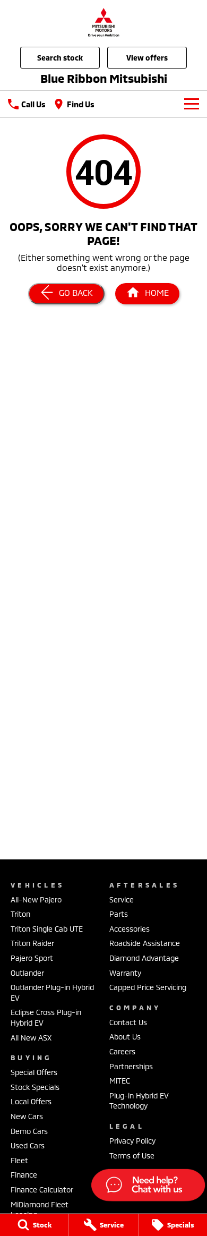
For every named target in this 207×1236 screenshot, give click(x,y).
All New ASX (31, 1037)
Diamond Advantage (144, 957)
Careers (122, 1051)
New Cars (27, 1116)
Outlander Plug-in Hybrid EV (52, 992)
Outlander (27, 972)
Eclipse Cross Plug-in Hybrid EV (46, 1017)
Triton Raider (32, 943)
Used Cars (28, 1145)
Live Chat (147, 1186)
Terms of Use (131, 1155)
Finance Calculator (42, 1189)
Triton (20, 913)
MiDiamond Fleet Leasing (39, 1210)
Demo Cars (29, 1131)
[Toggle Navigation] (191, 104)
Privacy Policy (132, 1140)
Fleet (19, 1160)
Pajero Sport (32, 957)
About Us (125, 1036)
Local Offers (31, 1101)
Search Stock (60, 57)
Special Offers (34, 1072)
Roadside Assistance (144, 943)
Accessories (129, 928)
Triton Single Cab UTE (47, 928)
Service (121, 899)
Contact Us (128, 1022)
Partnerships (131, 1066)
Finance (24, 1174)
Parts (118, 913)
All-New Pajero (36, 899)
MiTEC (119, 1080)
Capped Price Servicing (147, 987)
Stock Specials (35, 1087)
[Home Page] (103, 22)
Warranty (125, 972)
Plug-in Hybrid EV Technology (139, 1101)
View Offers (147, 57)
